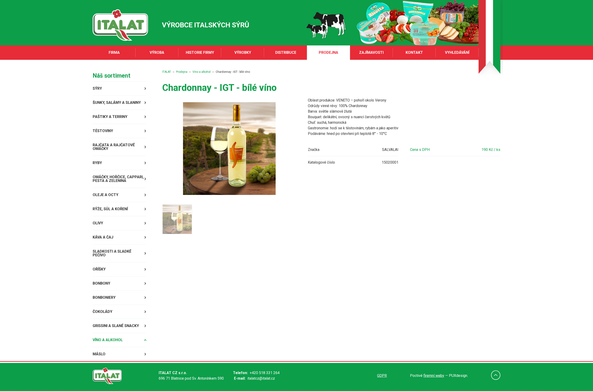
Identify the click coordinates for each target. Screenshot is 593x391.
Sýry (97, 88)
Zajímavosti (371, 52)
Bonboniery (104, 297)
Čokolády (102, 311)
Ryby (97, 163)
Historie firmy (200, 52)
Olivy (98, 223)
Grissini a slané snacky (116, 326)
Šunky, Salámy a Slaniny (117, 102)
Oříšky (99, 269)
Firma (114, 52)
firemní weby (433, 375)
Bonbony (101, 283)
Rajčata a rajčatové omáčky (114, 147)
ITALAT (166, 71)
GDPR (382, 375)
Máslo (99, 354)
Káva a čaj (103, 237)
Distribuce (285, 52)
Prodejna (328, 52)
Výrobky (242, 52)
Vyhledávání (457, 52)
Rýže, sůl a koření (110, 209)
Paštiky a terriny (110, 116)
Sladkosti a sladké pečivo (112, 253)
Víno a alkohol (108, 340)
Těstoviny (103, 131)
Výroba (157, 52)
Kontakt (414, 52)
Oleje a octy (105, 195)
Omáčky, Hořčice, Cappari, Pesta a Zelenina (118, 179)
